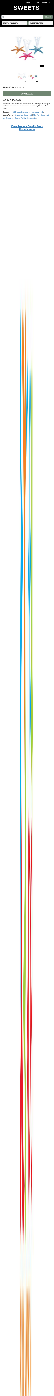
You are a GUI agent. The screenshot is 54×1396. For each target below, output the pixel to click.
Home (28, 2)
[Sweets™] (27, 7)
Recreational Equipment (23, 115)
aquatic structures (23, 112)
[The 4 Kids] (27, 831)
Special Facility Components (25, 118)
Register (46, 2)
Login (36, 2)
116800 (13, 112)
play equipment (37, 112)
